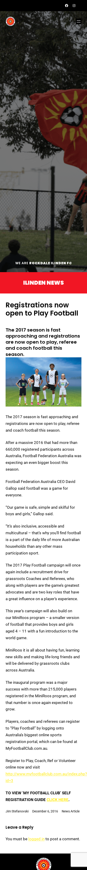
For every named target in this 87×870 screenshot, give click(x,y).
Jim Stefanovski (17, 811)
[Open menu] (78, 21)
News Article (71, 811)
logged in (36, 839)
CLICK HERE (57, 799)
